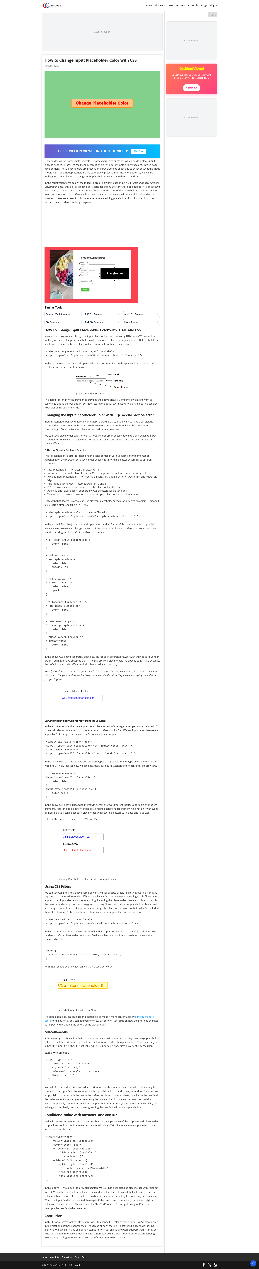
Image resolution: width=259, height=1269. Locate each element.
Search (212, 14)
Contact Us (67, 1257)
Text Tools (181, 5)
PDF (171, 5)
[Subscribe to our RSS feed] (215, 1265)
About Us (54, 1257)
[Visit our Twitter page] (209, 1265)
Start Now (139, 151)
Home (148, 5)
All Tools (159, 5)
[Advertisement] (102, 32)
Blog (212, 5)
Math (195, 5)
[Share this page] (253, 1263)
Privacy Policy (81, 1257)
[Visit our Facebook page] (203, 1265)
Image (204, 5)
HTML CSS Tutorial (53, 66)
